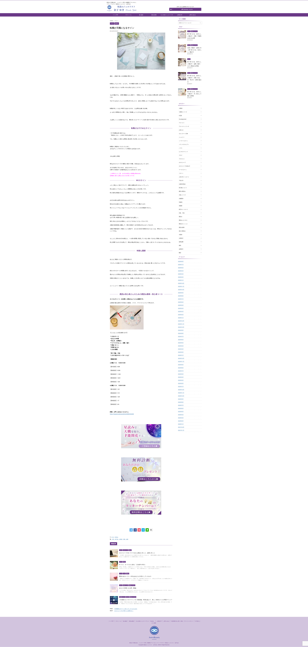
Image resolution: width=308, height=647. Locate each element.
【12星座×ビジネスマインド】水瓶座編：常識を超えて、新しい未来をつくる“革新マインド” (145, 600)
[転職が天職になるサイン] (143, 530)
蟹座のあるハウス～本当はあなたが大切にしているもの (135, 576)
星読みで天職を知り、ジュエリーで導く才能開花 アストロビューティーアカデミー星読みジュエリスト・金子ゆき (154, 642)
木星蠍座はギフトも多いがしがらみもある (125, 609)
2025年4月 (181, 308)
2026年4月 (181, 271)
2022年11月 (181, 392)
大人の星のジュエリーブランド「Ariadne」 (167, 15)
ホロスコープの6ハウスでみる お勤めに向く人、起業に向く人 (137, 553)
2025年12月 (181, 283)
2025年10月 (181, 289)
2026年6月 (181, 267)
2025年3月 (181, 311)
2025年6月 (181, 302)
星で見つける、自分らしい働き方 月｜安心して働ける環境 (194, 94)
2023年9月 (181, 364)
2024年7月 (181, 336)
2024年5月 (181, 342)
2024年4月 (181, 346)
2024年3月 (181, 349)
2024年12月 (181, 321)
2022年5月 (181, 411)
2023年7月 (181, 371)
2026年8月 (181, 261)
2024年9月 (181, 330)
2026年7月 (181, 264)
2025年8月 (181, 296)
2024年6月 (181, 339)
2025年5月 (181, 305)
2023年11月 (181, 361)
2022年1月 (181, 424)
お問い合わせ (192, 15)
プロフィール (128, 15)
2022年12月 (181, 389)
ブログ (112, 537)
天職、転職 (125, 539)
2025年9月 (181, 292)
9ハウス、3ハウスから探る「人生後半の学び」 (132, 564)
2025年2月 (181, 314)
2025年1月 (181, 317)
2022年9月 (181, 399)
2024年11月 (181, 324)
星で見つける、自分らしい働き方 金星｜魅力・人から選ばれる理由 (194, 64)
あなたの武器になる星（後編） (128, 588)
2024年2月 (181, 352)
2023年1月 (181, 386)
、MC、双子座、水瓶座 (116, 539)
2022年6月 (181, 408)
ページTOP (115, 15)
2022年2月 (181, 421)
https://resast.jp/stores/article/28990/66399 (122, 414)
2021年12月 (181, 427)
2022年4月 (181, 414)
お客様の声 (179, 15)
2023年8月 (181, 367)
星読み (116, 537)
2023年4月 (181, 377)
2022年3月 (181, 417)
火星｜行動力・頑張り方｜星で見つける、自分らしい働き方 (194, 50)
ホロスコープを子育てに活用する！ (124, 611)
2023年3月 (181, 380)
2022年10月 (181, 396)
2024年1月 (181, 355)
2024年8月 (181, 333)
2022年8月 (181, 402)
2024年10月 (181, 327)
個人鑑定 (141, 15)
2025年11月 (181, 286)
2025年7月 (181, 299)
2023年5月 (181, 374)
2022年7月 (181, 405)
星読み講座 (154, 15)
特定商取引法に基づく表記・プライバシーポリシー (182, 621)
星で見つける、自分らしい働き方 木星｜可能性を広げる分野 (194, 36)
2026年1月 (181, 280)
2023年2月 (181, 383)
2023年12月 (181, 358)
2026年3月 (181, 274)
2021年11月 (181, 430)
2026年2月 (181, 277)
